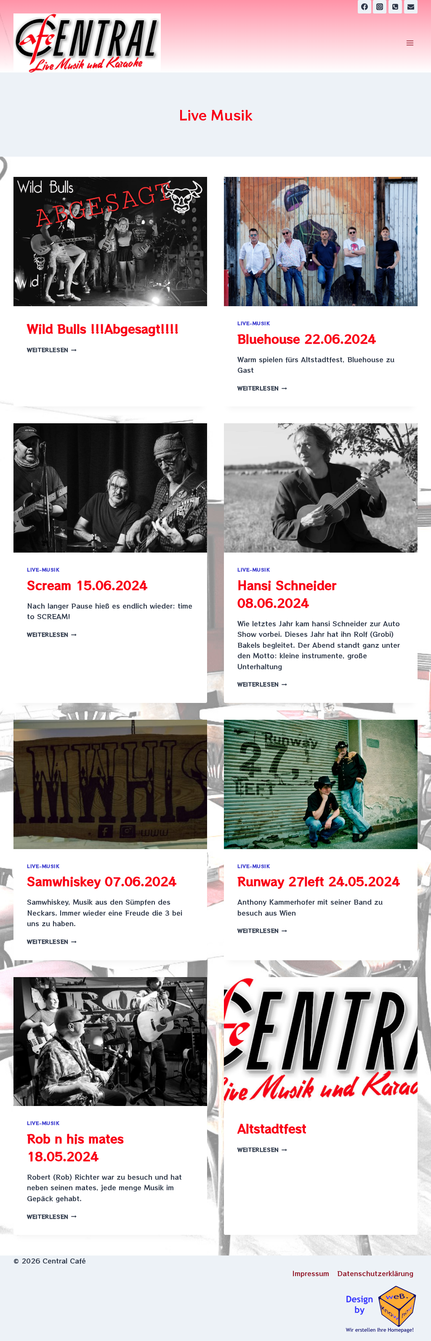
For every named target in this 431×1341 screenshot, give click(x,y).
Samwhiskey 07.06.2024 (101, 881)
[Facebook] (364, 6)
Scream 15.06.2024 (87, 585)
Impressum (311, 1273)
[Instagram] (379, 6)
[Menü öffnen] (410, 43)
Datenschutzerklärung (375, 1273)
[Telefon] (395, 6)
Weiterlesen (52, 350)
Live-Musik (253, 323)
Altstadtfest (271, 1128)
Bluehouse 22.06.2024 (306, 338)
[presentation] (110, 241)
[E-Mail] (411, 6)
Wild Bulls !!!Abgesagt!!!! (103, 328)
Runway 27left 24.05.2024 (318, 881)
